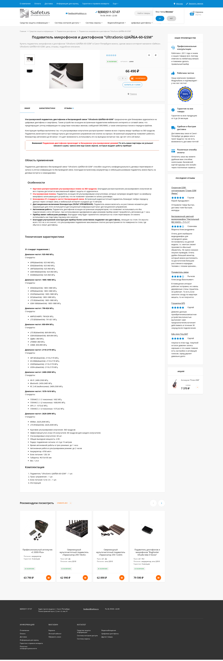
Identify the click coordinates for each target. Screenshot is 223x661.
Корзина (52, 630)
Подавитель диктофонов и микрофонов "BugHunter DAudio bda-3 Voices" (147, 552)
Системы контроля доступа (87, 635)
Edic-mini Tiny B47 (179, 334)
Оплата (37, 3)
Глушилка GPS (178, 303)
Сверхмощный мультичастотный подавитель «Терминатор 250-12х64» (110, 552)
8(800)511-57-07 (109, 12)
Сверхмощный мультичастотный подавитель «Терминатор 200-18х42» (74, 552)
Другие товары (107, 637)
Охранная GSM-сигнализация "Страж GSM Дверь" (183, 190)
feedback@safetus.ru (77, 13)
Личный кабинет (55, 634)
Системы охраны (83, 639)
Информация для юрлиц (67, 3)
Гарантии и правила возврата (95, 3)
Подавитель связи (180, 272)
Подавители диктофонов (66, 31)
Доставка (49, 3)
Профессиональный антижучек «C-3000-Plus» (38, 550)
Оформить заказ (55, 637)
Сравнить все (62, 503)
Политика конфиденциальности (28, 647)
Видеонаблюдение (108, 630)
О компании (25, 3)
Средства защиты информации (41, 31)
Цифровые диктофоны (110, 634)
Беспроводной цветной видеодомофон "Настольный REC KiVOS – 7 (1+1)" (185, 219)
